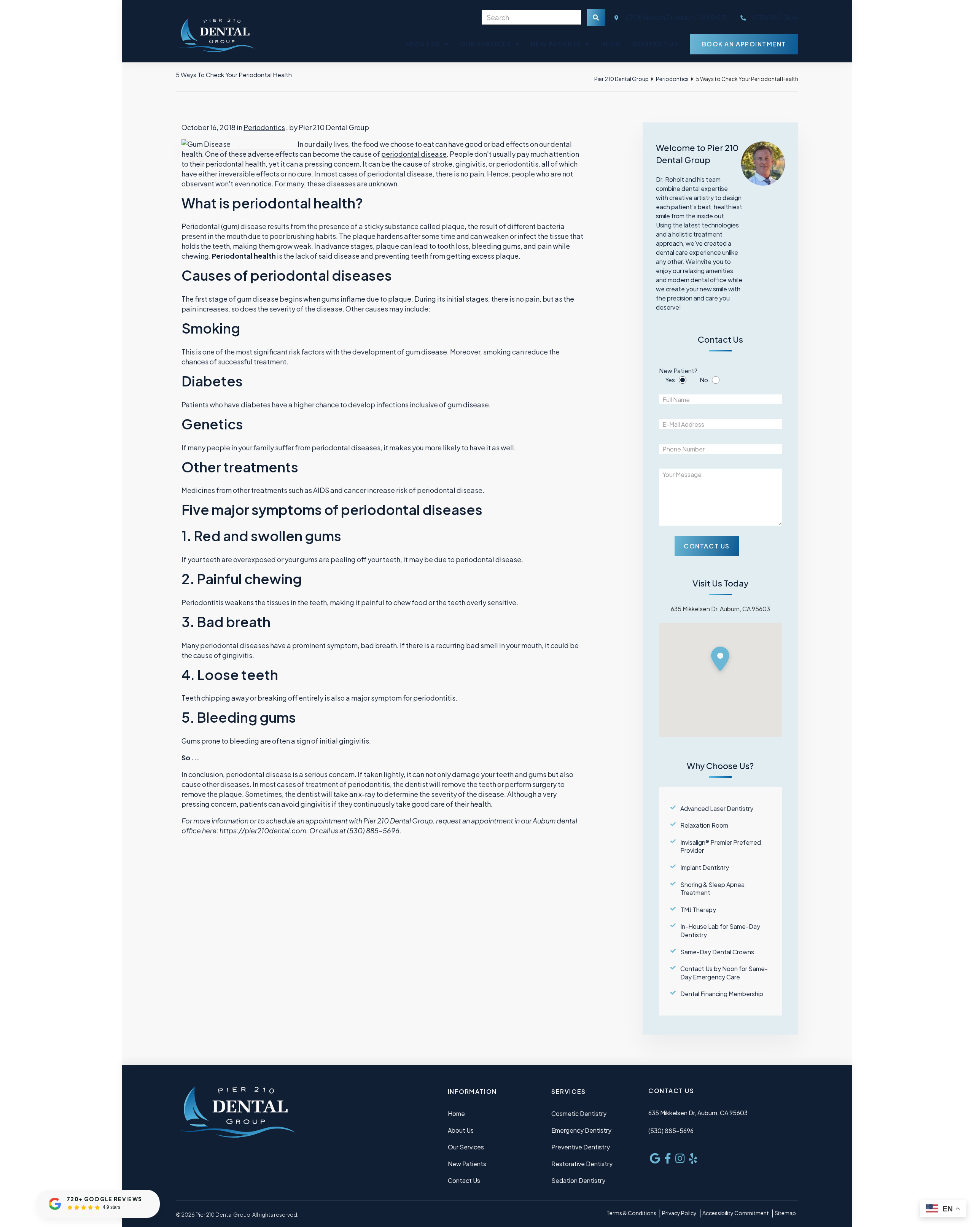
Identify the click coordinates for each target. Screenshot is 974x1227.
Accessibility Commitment (735, 1213)
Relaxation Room (704, 825)
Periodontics (672, 78)
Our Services (485, 44)
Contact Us (655, 44)
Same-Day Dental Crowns (717, 952)
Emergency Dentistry (581, 1130)
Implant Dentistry (704, 867)
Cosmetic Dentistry (578, 1113)
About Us (423, 44)
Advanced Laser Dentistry (716, 808)
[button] (720, 660)
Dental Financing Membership (721, 994)
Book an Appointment (744, 44)
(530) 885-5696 (671, 1131)
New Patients (556, 44)
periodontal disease (414, 153)
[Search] (596, 17)
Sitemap (785, 1213)
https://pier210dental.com (263, 830)
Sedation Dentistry (578, 1180)
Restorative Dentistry (582, 1164)
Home (456, 1113)
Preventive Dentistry (580, 1147)
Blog (611, 44)
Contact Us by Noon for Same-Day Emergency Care (724, 973)
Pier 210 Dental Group (621, 78)
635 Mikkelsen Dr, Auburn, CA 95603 (675, 17)
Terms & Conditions (631, 1213)
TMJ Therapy (698, 910)
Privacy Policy (679, 1213)
